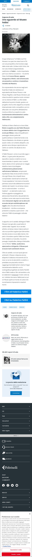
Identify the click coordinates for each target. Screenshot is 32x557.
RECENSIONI (10, 9)
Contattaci (16, 393)
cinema (4, 307)
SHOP (5, 1)
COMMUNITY (26, 1)
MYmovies (15, 335)
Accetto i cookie (15, 554)
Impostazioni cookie (16, 550)
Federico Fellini (13, 307)
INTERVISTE (18, 9)
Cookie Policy (7, 546)
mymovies (22, 307)
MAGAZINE (16, 1)
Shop (4, 475)
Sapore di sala (16, 313)
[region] (16, 534)
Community (6, 480)
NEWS (3, 9)
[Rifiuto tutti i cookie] (30, 514)
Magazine (5, 477)
